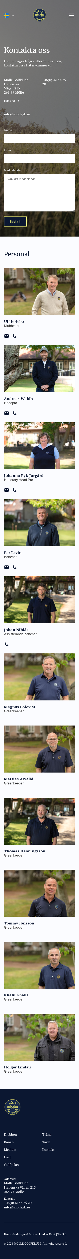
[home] (39, 15)
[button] (9, 15)
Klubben (10, 1134)
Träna (46, 1134)
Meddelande (12, 170)
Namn (8, 130)
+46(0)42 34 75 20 (18, 1202)
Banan (9, 1142)
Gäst (7, 1157)
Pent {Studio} (58, 1234)
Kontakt (48, 1149)
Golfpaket (11, 1164)
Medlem (10, 1149)
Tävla (46, 1142)
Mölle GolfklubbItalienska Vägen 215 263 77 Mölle (20, 1187)
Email (7, 150)
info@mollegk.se (17, 1207)
